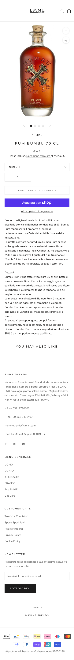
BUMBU (37, 135)
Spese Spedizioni (14, 522)
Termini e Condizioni (16, 516)
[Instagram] (14, 444)
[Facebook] (6, 444)
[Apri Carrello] (69, 11)
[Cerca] (62, 10)
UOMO (9, 464)
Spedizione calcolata (38, 156)
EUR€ (35, 607)
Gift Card (10, 496)
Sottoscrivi (20, 588)
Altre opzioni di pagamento (37, 211)
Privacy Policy (13, 535)
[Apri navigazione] (5, 10)
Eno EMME (11, 489)
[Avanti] (50, 126)
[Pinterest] (23, 444)
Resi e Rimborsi (14, 529)
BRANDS (10, 483)
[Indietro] (23, 126)
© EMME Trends (37, 615)
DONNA (9, 471)
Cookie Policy (12, 541)
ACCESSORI (12, 477)
